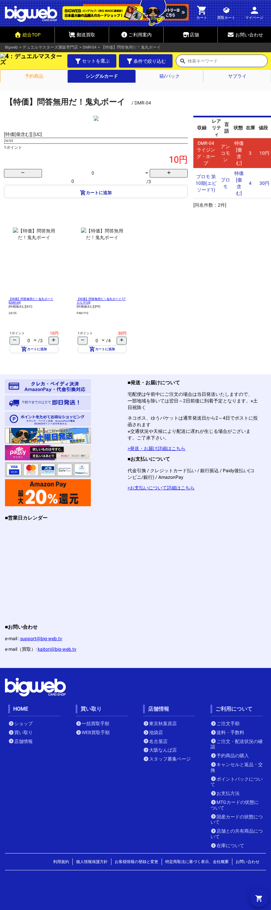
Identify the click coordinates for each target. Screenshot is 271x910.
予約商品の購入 (232, 755)
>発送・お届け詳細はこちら (156, 448)
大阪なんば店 (163, 750)
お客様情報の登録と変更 (136, 861)
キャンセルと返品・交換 (237, 767)
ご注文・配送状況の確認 (237, 744)
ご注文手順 (228, 723)
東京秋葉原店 (163, 723)
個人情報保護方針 (92, 861)
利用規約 (61, 861)
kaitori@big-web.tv (57, 649)
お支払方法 (228, 793)
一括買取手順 (95, 723)
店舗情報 (23, 741)
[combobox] (227, 63)
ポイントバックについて (237, 781)
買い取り (23, 732)
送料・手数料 (230, 732)
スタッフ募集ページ (170, 759)
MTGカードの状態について (235, 805)
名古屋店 (158, 741)
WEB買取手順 (96, 732)
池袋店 (156, 732)
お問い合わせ (247, 861)
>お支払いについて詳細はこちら (161, 487)
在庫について (230, 845)
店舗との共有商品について (237, 833)
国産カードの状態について (237, 819)
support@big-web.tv (41, 638)
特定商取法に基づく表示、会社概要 (197, 861)
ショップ (23, 723)
